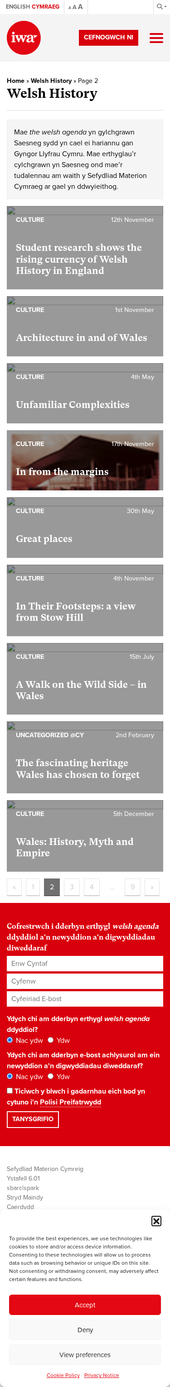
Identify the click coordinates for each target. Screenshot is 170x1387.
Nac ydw (28, 1040)
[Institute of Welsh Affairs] (24, 38)
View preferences (85, 1355)
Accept (85, 1305)
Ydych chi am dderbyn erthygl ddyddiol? (78, 1024)
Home (15, 81)
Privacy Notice (101, 1375)
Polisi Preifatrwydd (70, 1102)
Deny (85, 1330)
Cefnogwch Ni (108, 37)
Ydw (62, 1040)
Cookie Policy (63, 1375)
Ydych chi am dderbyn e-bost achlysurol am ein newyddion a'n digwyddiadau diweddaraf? (83, 1060)
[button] (156, 1220)
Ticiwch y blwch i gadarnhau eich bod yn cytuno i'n (76, 1097)
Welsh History (51, 81)
